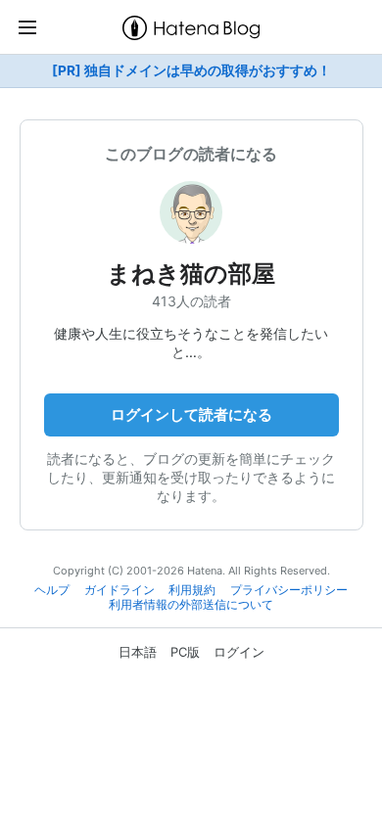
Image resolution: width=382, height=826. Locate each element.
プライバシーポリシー (289, 590)
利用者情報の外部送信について (191, 605)
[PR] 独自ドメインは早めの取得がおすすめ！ (191, 70)
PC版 (185, 652)
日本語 (138, 652)
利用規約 (191, 590)
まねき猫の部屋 (191, 273)
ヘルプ (52, 590)
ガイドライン (119, 590)
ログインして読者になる (191, 414)
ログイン (239, 652)
